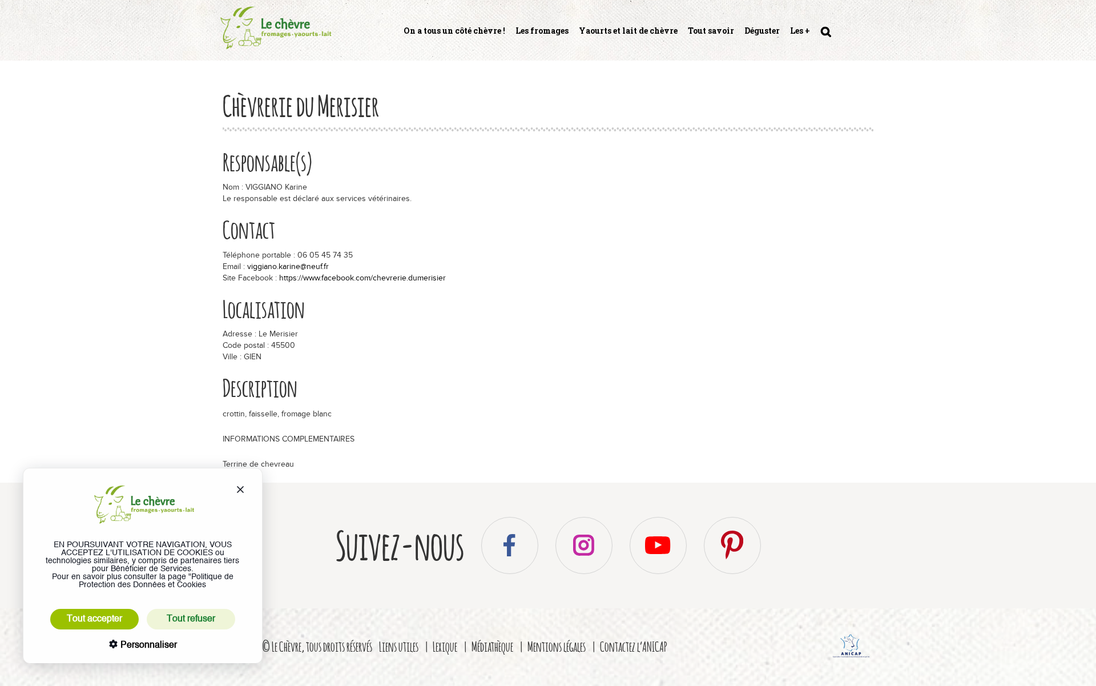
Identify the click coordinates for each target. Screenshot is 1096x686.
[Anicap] (851, 658)
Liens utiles (398, 646)
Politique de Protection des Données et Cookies (156, 581)
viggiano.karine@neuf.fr (288, 266)
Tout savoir (711, 30)
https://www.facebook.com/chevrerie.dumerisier (362, 278)
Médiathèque (492, 646)
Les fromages (542, 30)
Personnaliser (147, 645)
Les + (800, 30)
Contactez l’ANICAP (633, 646)
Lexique (445, 646)
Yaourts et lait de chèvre (628, 30)
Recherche (825, 36)
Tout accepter (94, 619)
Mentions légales (556, 646)
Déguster (762, 30)
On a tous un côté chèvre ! (454, 30)
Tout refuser (191, 619)
